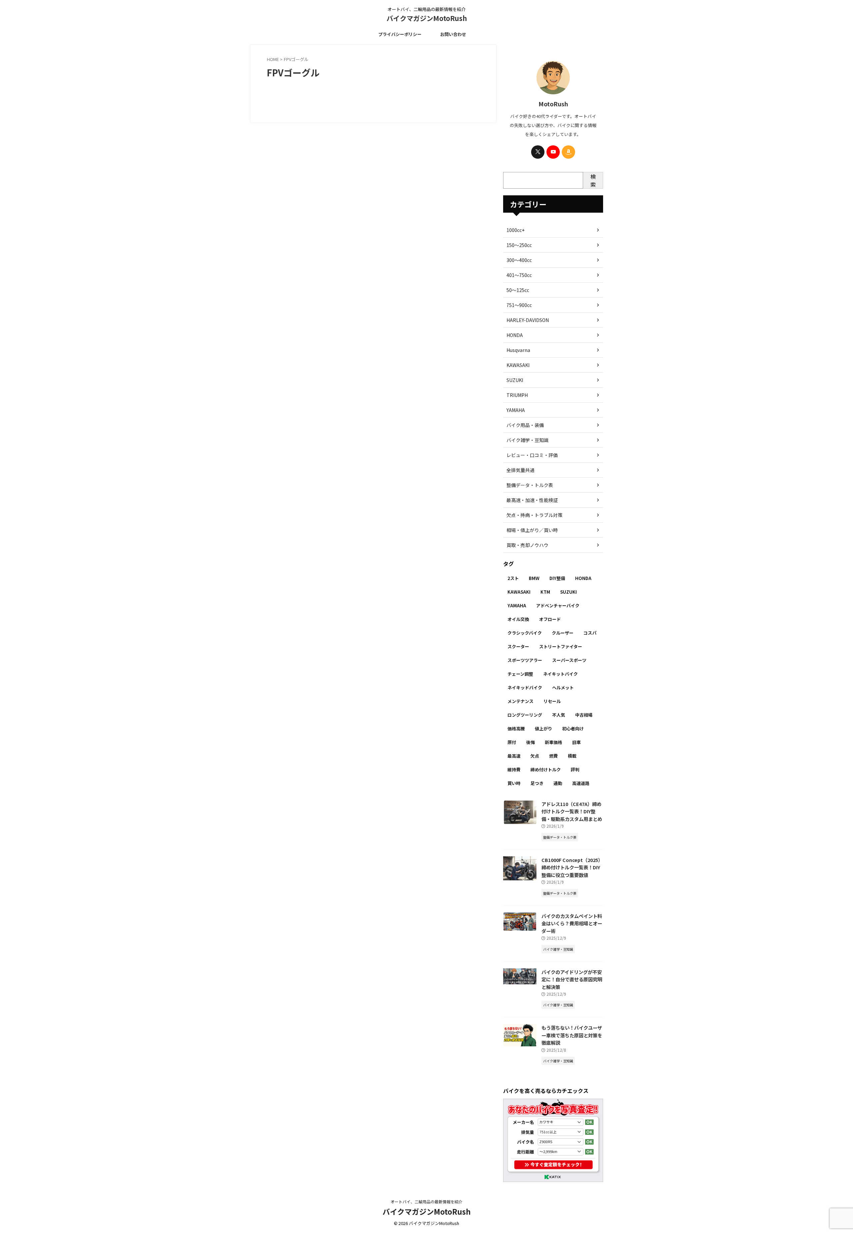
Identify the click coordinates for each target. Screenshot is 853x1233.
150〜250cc (519, 245)
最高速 (513, 756)
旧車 (576, 742)
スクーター (518, 646)
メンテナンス (520, 701)
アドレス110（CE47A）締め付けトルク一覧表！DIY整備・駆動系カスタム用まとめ (571, 811)
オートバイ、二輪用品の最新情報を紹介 (426, 1201)
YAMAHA (515, 410)
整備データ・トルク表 (529, 485)
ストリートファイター (560, 646)
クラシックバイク (524, 633)
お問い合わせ (453, 34)
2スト (513, 578)
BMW (534, 578)
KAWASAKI (517, 365)
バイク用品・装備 (525, 425)
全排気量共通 (520, 470)
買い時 (513, 783)
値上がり (543, 728)
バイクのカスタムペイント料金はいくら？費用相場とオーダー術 (571, 923)
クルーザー (562, 633)
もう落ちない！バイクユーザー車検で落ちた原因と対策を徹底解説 (571, 1035)
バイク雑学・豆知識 (527, 440)
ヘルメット (563, 687)
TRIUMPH (517, 395)
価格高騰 (516, 728)
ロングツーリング (524, 715)
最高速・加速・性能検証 (532, 500)
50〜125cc (517, 290)
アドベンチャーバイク (557, 605)
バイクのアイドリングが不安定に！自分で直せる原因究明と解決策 (571, 979)
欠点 (534, 756)
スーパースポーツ (569, 660)
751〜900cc (519, 305)
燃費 (553, 756)
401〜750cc (519, 275)
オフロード (550, 619)
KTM (545, 592)
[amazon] (568, 152)
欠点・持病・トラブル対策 (534, 515)
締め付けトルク (545, 769)
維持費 (513, 769)
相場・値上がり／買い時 (532, 530)
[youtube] (553, 152)
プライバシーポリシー (400, 34)
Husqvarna (518, 350)
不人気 (558, 715)
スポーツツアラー (524, 660)
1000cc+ (515, 230)
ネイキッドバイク (524, 687)
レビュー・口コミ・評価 (532, 455)
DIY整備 (557, 578)
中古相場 (583, 715)
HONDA (514, 335)
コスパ (589, 633)
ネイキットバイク (560, 674)
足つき (536, 783)
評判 (575, 769)
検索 (593, 180)
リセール (552, 701)
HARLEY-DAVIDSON (527, 320)
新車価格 (553, 742)
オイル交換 (518, 619)
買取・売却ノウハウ (527, 545)
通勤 (557, 783)
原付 (511, 742)
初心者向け (573, 728)
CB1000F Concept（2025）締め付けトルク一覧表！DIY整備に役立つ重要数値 (572, 867)
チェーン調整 (520, 674)
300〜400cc (519, 260)
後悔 (530, 742)
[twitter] (537, 152)
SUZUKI (514, 380)
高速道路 (580, 783)
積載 (572, 756)
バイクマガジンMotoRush (427, 18)
